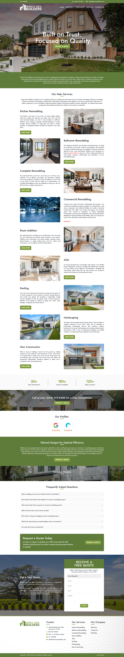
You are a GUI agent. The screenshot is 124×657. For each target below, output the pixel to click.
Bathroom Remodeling (79, 630)
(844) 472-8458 (79, 1)
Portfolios (80, 7)
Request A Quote (62, 403)
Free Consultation (82, 398)
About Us (89, 7)
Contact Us (99, 7)
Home (62, 7)
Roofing (74, 641)
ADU (73, 639)
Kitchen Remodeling (78, 627)
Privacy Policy (100, 655)
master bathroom (74, 153)
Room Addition (77, 636)
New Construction (77, 647)
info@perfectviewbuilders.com (96, 1)
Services (69, 7)
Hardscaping (76, 644)
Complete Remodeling (79, 633)
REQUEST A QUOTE (62, 46)
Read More (25, 132)
